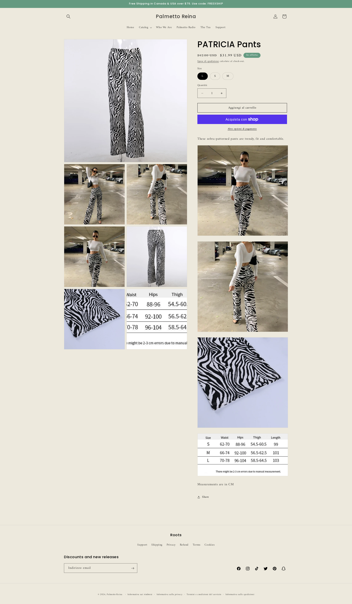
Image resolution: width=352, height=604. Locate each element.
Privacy (171, 544)
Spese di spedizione (208, 61)
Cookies (209, 544)
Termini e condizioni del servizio (204, 594)
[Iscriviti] (132, 568)
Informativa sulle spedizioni (240, 594)
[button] (68, 16)
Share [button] (205, 497)
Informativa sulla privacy (170, 594)
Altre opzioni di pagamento (242, 129)
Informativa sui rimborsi (140, 594)
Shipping (156, 544)
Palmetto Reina (114, 594)
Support (142, 544)
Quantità (202, 85)
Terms (196, 544)
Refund (184, 544)
